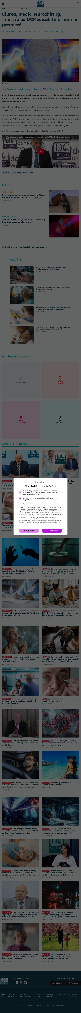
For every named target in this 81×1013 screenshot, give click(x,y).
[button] (40, 503)
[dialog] (41, 506)
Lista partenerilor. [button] (56, 514)
